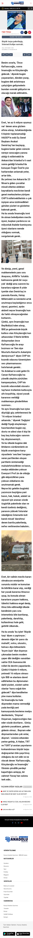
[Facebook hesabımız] (12, 823)
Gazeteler (6, 894)
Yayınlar (6, 897)
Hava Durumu (8, 889)
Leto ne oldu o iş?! (17, 809)
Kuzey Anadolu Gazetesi (11, 855)
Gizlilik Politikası (8, 914)
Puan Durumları (8, 891)
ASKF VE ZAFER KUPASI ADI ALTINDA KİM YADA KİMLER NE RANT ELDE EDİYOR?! (16, 794)
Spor (5, 869)
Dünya (5, 877)
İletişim (6, 917)
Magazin (6, 875)
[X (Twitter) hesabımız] (15, 823)
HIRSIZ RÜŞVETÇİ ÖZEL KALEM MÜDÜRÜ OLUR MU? (16, 803)
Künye (5, 911)
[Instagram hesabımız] (18, 823)
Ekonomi (6, 866)
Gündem (6, 863)
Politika (6, 872)
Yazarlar (6, 908)
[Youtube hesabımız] (22, 823)
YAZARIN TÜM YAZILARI (16, 37)
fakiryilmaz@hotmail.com (12, 34)
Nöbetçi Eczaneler (9, 886)
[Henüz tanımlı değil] (22, 32)
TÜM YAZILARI (27, 786)
